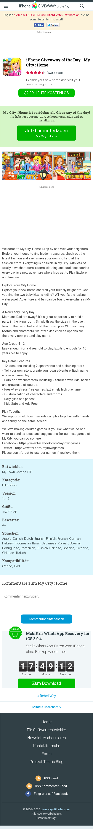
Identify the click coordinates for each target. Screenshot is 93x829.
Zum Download (46, 683)
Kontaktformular (46, 745)
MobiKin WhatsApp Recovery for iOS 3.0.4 (58, 636)
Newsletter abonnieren (46, 738)
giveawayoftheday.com (55, 809)
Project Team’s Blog (46, 761)
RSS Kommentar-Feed (51, 786)
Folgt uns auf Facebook (51, 794)
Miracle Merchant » (46, 707)
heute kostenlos (46, 92)
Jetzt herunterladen (46, 133)
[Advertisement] (46, 44)
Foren (46, 753)
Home (46, 722)
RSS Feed (51, 778)
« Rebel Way (46, 696)
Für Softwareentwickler (46, 730)
